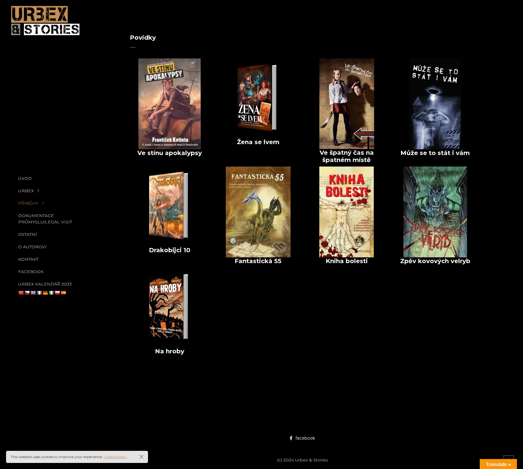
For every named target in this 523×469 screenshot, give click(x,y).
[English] (33, 292)
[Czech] (27, 292)
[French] (39, 292)
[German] (45, 292)
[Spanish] (63, 292)
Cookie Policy (115, 456)
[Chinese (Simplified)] (21, 292)
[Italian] (51, 292)
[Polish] (57, 292)
